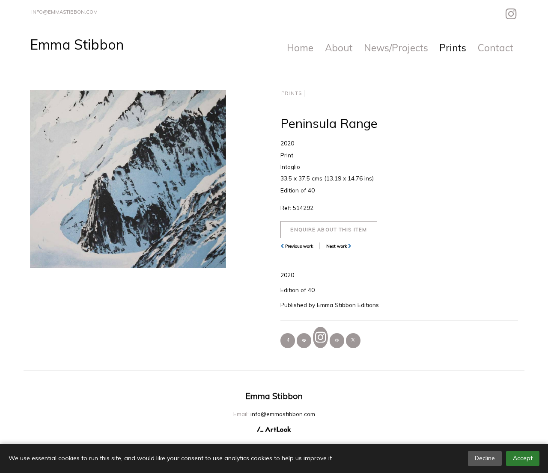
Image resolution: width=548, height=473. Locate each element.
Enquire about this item (328, 230)
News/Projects (396, 47)
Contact (495, 47)
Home (300, 47)
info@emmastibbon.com (64, 12)
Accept (523, 458)
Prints (452, 47)
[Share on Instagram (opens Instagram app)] (320, 337)
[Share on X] (353, 340)
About (339, 47)
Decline (485, 458)
